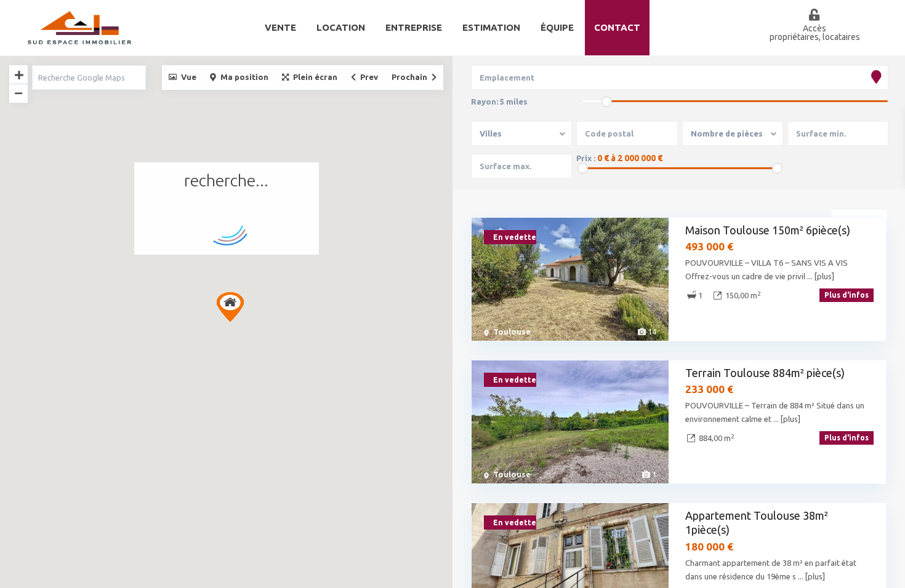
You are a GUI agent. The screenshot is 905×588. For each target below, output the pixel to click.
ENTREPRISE (413, 27)
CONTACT (617, 27)
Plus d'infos (846, 295)
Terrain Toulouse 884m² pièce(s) (765, 373)
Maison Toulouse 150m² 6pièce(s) (767, 230)
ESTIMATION (491, 27)
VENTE (280, 27)
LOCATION (340, 27)
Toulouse (512, 331)
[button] (230, 307)
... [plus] (820, 276)
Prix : (585, 158)
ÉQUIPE (557, 27)
